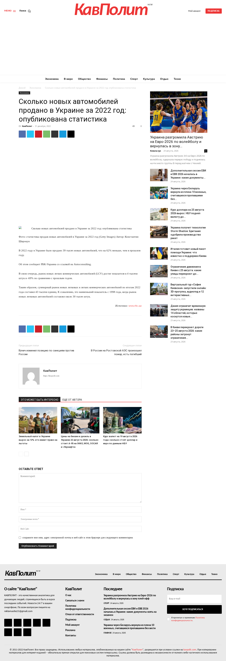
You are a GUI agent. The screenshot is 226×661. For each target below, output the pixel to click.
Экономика (35, 87)
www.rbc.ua (135, 305)
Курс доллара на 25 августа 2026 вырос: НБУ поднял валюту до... (187, 213)
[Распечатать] (54, 134)
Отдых (107, 620)
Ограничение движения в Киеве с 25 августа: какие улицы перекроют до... (186, 270)
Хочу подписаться (192, 609)
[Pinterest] (38, 134)
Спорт (106, 603)
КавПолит (27, 126)
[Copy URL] (71, 134)
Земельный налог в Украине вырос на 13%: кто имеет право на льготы (38, 440)
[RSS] (37, 623)
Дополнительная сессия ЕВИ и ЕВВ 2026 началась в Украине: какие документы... (188, 174)
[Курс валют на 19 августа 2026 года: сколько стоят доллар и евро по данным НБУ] (122, 420)
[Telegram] (62, 134)
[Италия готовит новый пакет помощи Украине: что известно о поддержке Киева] (159, 253)
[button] (25, 11)
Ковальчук (155, 150)
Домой (22, 87)
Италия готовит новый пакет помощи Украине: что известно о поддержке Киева (188, 252)
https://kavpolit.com (51, 376)
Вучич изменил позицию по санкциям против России (46, 352)
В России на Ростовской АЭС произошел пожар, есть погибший (116, 352)
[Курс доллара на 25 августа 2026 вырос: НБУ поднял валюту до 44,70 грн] (159, 214)
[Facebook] (22, 134)
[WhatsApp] (46, 134)
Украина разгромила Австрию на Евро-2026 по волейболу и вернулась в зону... (176, 141)
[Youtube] (27, 632)
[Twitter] (30, 134)
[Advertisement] (113, 48)
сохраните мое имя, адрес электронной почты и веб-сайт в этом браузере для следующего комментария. (77, 537)
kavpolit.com (189, 649)
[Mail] (27, 623)
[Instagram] (18, 623)
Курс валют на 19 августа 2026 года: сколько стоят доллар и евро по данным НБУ (120, 440)
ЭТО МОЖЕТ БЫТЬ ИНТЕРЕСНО (39, 399)
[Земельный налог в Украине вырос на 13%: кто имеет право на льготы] (38, 420)
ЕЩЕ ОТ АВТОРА (72, 399)
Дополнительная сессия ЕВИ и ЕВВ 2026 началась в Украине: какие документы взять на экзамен (130, 612)
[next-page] (26, 454)
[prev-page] (21, 454)
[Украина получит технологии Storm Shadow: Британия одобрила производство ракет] (159, 232)
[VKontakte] (18, 632)
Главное (108, 633)
